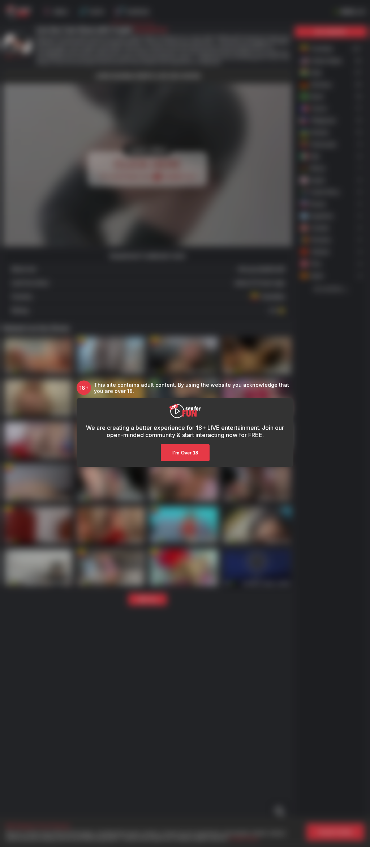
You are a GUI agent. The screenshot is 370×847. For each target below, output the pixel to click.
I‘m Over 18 (185, 452)
